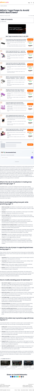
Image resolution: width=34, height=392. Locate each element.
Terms (16, 390)
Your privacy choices (24, 390)
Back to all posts (4, 5)
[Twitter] (33, 390)
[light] (33, 2)
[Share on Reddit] (19, 376)
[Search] (31, 2)
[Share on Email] (23, 376)
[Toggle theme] (32, 152)
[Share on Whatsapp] (18, 376)
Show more (4, 21)
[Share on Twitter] (12, 376)
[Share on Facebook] (11, 376)
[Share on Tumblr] (21, 376)
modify (26, 175)
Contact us (31, 390)
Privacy (19, 390)
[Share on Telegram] (16, 376)
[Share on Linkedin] (14, 376)
